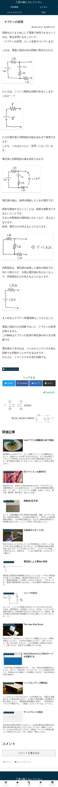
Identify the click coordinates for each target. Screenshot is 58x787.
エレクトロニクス (11, 369)
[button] (52, 439)
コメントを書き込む (29, 753)
